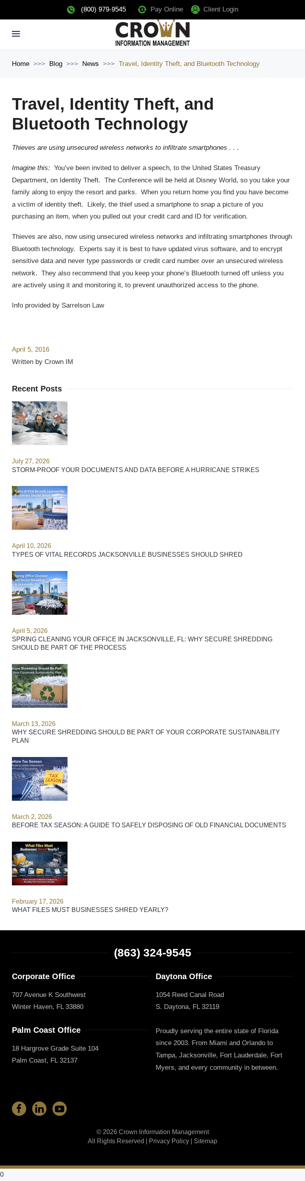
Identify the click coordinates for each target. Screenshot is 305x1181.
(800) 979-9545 (103, 9)
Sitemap (205, 1141)
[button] (16, 34)
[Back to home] (152, 34)
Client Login (220, 9)
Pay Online (167, 9)
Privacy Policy (169, 1141)
